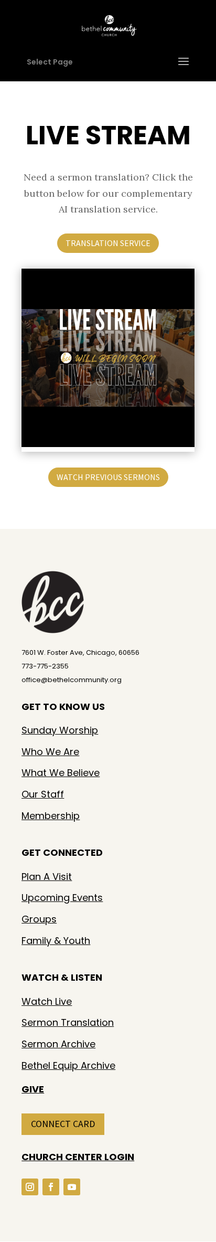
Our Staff (42, 794)
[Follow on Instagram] (29, 1187)
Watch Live (46, 1001)
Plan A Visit (46, 876)
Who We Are (50, 751)
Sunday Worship (59, 730)
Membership (50, 815)
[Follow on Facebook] (50, 1187)
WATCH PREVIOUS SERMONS (108, 477)
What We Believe (60, 772)
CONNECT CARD (63, 1124)
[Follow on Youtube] (71, 1187)
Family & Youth (55, 940)
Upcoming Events (62, 897)
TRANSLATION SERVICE (108, 243)
